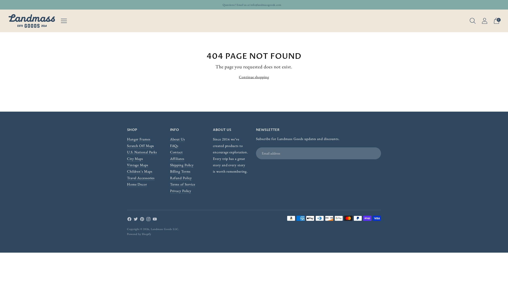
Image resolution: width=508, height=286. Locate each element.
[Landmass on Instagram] (148, 220)
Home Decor (137, 184)
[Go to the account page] (484, 20)
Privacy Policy (180, 190)
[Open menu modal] (63, 20)
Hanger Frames (138, 139)
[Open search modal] (472, 20)
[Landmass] (32, 21)
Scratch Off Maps (140, 145)
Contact (176, 152)
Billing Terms (180, 171)
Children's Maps (139, 171)
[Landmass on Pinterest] (142, 220)
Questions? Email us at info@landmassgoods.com (252, 5)
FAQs (174, 145)
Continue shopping (254, 77)
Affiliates (177, 158)
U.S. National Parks (142, 152)
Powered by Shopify (139, 234)
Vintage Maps (137, 165)
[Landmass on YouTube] (154, 220)
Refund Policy (181, 178)
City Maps (135, 158)
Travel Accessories (141, 178)
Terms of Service (182, 184)
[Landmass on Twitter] (135, 220)
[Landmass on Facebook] (129, 220)
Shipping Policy (182, 165)
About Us (177, 139)
